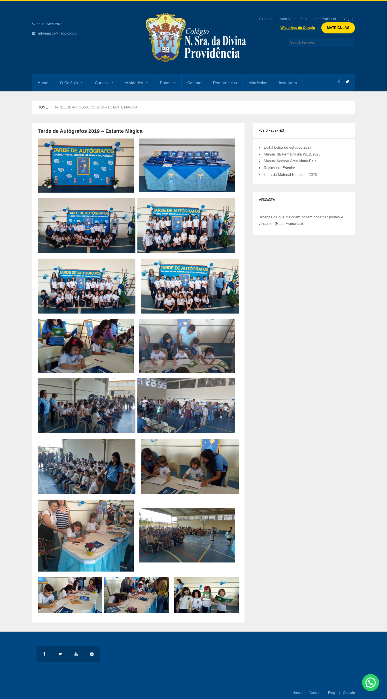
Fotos (165, 82)
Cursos (101, 82)
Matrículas (257, 82)
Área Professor (324, 19)
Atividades (134, 82)
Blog (346, 19)
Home (43, 82)
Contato (194, 82)
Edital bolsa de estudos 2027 (287, 147)
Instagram (288, 82)
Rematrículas (225, 82)
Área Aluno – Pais (293, 19)
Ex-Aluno (266, 19)
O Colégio (69, 82)
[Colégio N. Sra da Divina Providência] (194, 38)
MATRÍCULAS (338, 28)
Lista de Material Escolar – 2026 (290, 174)
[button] (370, 682)
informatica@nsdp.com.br (58, 33)
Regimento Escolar (279, 168)
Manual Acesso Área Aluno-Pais (290, 161)
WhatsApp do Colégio (297, 28)
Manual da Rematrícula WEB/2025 (292, 154)
